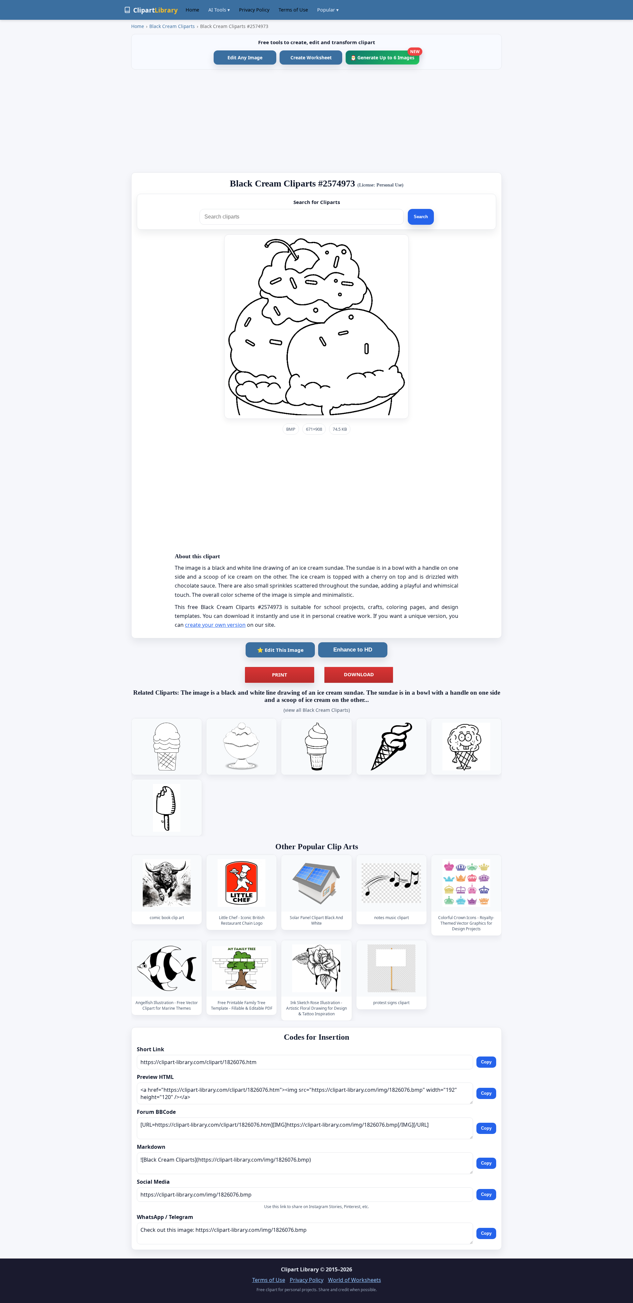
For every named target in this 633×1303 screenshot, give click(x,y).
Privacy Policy (254, 10)
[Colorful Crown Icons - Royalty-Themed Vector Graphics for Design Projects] (466, 883)
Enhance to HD (352, 650)
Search (421, 216)
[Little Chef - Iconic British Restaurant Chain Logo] (241, 883)
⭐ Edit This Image (280, 650)
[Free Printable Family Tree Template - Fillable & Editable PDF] (241, 968)
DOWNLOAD (359, 674)
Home (192, 10)
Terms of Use (293, 10)
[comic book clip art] (166, 883)
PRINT (279, 674)
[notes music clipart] (391, 883)
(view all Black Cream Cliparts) (317, 710)
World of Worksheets (354, 1280)
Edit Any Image (244, 57)
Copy (486, 1061)
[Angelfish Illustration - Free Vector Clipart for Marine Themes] (166, 968)
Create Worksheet (311, 57)
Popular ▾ (328, 10)
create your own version (215, 624)
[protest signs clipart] (391, 968)
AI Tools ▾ (219, 10)
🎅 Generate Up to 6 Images (384, 55)
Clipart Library (300, 1269)
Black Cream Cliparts (172, 26)
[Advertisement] (316, 121)
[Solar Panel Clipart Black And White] (316, 883)
